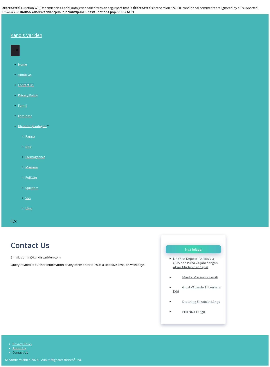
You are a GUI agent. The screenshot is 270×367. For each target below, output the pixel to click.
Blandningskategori (32, 126)
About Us (25, 75)
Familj (22, 105)
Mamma (31, 167)
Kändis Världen (26, 35)
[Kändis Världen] (16, 23)
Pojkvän (31, 177)
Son (28, 198)
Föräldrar (25, 116)
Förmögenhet (35, 157)
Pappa (30, 136)
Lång (29, 208)
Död (28, 146)
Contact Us (26, 85)
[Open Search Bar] (14, 222)
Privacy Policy (28, 95)
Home (22, 64)
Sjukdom (31, 188)
